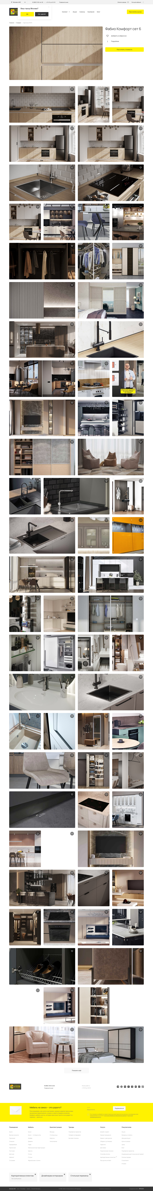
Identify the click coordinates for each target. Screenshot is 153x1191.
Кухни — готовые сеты (34, 1135)
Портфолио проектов (75, 1132)
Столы (30, 1154)
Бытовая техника (74, 1138)
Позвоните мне (63, 2)
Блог (98, 12)
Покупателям (126, 1127)
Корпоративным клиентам (108, 1157)
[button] (149, 1177)
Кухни (29, 1132)
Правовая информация (105, 1188)
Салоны (82, 12)
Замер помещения (105, 1135)
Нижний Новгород (35, 1188)
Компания (91, 12)
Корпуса (52, 1138)
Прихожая (12, 1138)
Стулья (30, 1157)
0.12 (38, 990)
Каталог (65, 12)
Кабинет (11, 1157)
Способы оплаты (105, 1154)
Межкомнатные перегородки (36, 1148)
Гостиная (12, 1151)
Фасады (52, 1132)
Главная (11, 23)
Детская (11, 1154)
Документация (126, 1138)
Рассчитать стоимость (124, 49)
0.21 (72, 833)
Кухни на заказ (126, 1141)
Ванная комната (14, 1135)
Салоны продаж (126, 1157)
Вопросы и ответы (127, 1135)
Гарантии (103, 1144)
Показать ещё (76, 1070)
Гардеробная (13, 1144)
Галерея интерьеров (75, 1135)
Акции (75, 12)
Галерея (18, 23)
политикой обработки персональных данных (115, 1115)
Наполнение (53, 1141)
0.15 (141, 363)
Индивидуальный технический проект (133, 1154)
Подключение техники (106, 1151)
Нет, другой (42, 14)
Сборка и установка (106, 1141)
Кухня (10, 1132)
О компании (125, 1160)
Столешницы (53, 1135)
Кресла (30, 1151)
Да (27, 14)
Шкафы (30, 1138)
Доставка (103, 1148)
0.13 (141, 520)
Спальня (11, 1141)
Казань (28, 1188)
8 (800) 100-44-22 (37, 2)
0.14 (141, 206)
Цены (123, 1144)
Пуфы (29, 1144)
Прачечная (12, 1148)
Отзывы (124, 1163)
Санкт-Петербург (21, 1188)
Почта (88, 1107)
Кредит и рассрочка (106, 1138)
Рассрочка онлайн (105, 1160)
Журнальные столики (34, 1160)
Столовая (12, 1160)
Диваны (30, 1141)
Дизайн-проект (104, 1132)
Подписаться (119, 1108)
